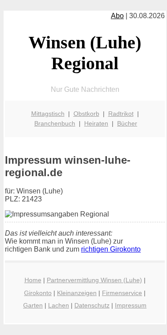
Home (32, 280)
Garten (33, 305)
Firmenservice (122, 292)
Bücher (127, 123)
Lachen (58, 305)
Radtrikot (121, 113)
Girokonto (38, 292)
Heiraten (96, 123)
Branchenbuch (54, 123)
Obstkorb (86, 113)
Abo (117, 16)
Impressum (131, 305)
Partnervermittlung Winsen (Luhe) (94, 280)
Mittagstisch (48, 113)
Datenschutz (92, 305)
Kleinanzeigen (77, 292)
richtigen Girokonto (111, 249)
